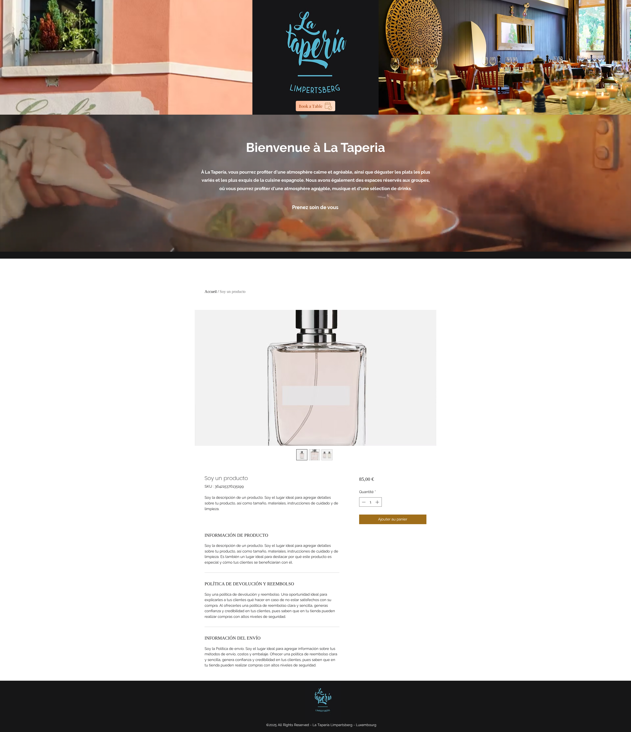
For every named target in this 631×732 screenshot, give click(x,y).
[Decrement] (363, 502)
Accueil (211, 291)
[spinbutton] (370, 502)
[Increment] (377, 502)
